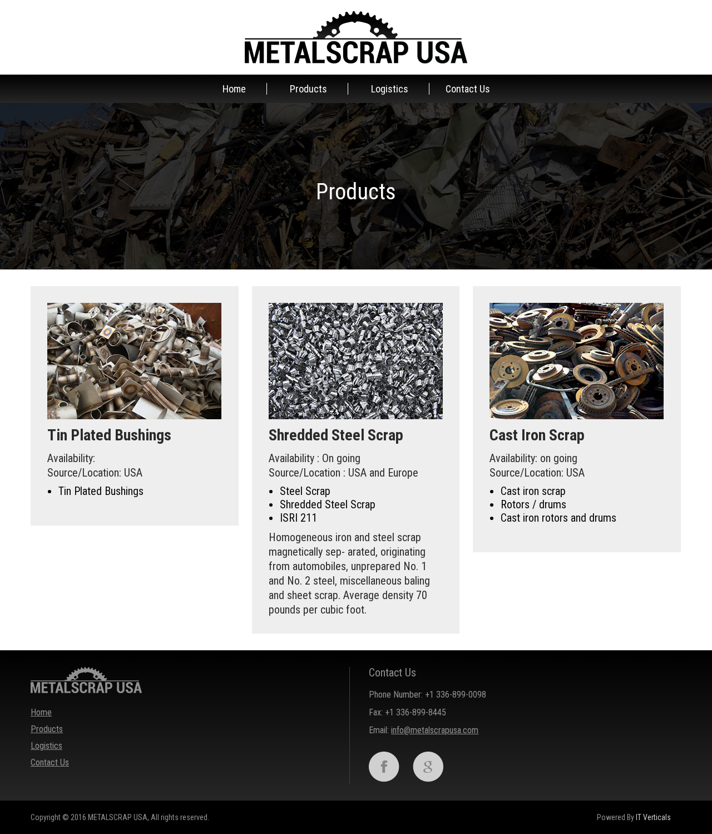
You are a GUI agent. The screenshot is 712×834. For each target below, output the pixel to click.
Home (234, 89)
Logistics (389, 89)
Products (308, 89)
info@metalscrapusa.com (434, 730)
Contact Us (468, 89)
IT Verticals (653, 817)
